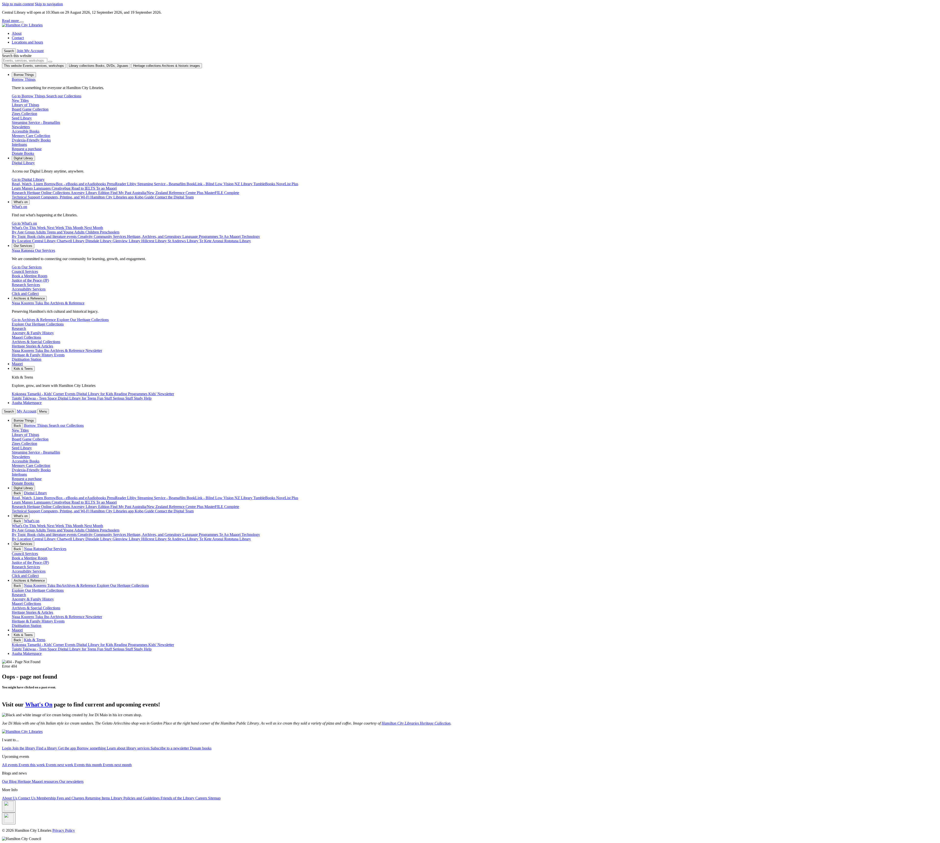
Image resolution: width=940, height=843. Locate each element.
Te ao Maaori (106, 502)
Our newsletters (71, 781)
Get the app (67, 748)
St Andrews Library (183, 539)
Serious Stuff (123, 649)
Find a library (47, 748)
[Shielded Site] (9, 806)
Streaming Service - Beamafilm (162, 498)
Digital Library (23, 163)
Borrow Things (23, 79)
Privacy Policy (63, 830)
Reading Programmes (131, 645)
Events (70, 645)
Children (92, 530)
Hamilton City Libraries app (112, 511)
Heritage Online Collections (49, 507)
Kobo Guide (145, 511)
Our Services (33, 250)
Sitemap (214, 798)
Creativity (86, 534)
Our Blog (10, 781)
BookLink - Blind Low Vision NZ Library (220, 498)
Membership (46, 798)
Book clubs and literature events (52, 534)
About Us (10, 798)
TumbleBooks (264, 498)
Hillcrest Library (154, 539)
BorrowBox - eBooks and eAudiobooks (75, 498)
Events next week (60, 765)
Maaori (17, 364)
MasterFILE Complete (221, 507)
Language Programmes (200, 534)
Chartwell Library (71, 539)
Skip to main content (18, 4)
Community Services (110, 534)
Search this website (17, 56)
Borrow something (92, 748)
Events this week (32, 765)
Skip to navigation (49, 4)
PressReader (117, 498)
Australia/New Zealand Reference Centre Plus (168, 507)
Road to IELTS (83, 502)
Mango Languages (37, 502)
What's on (19, 207)
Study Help (143, 649)
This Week (38, 526)
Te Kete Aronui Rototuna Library (225, 539)
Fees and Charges (71, 798)
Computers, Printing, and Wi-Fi (65, 511)
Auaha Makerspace (27, 403)
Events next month (117, 765)
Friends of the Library (178, 798)
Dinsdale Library (99, 539)
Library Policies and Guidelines (136, 798)
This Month (74, 526)
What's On (38, 704)
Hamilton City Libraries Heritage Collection (416, 723)
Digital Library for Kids (95, 645)
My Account (26, 411)
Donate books (201, 748)
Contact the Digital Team (174, 511)
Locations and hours (27, 42)
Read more (11, 21)
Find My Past (121, 507)
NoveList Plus (287, 498)
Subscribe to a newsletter (170, 748)
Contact (18, 38)
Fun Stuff (105, 649)
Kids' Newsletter (161, 645)
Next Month (93, 526)
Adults (41, 530)
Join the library (24, 748)
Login (7, 748)
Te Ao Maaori (230, 534)
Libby (132, 498)
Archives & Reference (48, 303)
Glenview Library (127, 539)
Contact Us (27, 798)
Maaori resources (45, 781)
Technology (251, 534)
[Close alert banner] (22, 22)
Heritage (25, 781)
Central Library (44, 539)
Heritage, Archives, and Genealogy (154, 534)
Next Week (56, 526)
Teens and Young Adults (66, 530)
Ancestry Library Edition (90, 507)
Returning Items (98, 798)
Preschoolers (109, 530)
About (17, 33)
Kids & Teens (34, 640)
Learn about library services (129, 748)
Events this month (88, 765)
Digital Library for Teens (77, 649)
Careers (201, 798)
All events (10, 765)
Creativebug (61, 502)
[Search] (50, 61)
